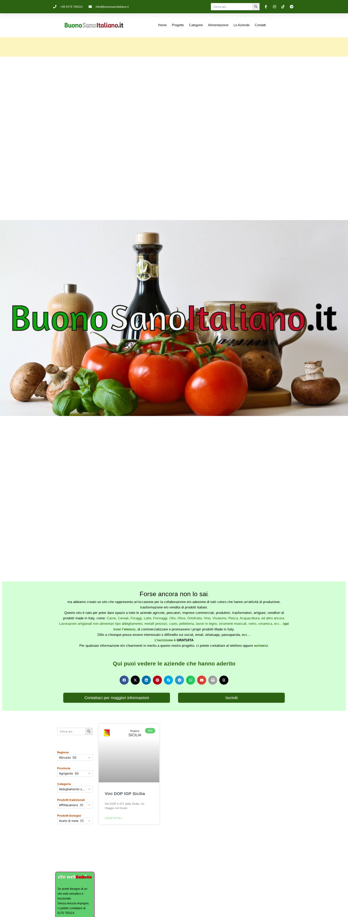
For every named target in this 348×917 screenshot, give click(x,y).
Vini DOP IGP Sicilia (125, 793)
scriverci (261, 646)
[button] (124, 680)
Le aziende (242, 25)
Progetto (178, 25)
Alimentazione (218, 25)
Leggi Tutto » (113, 818)
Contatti (260, 25)
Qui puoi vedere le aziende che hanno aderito (174, 663)
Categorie (196, 25)
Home (162, 25)
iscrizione (165, 640)
